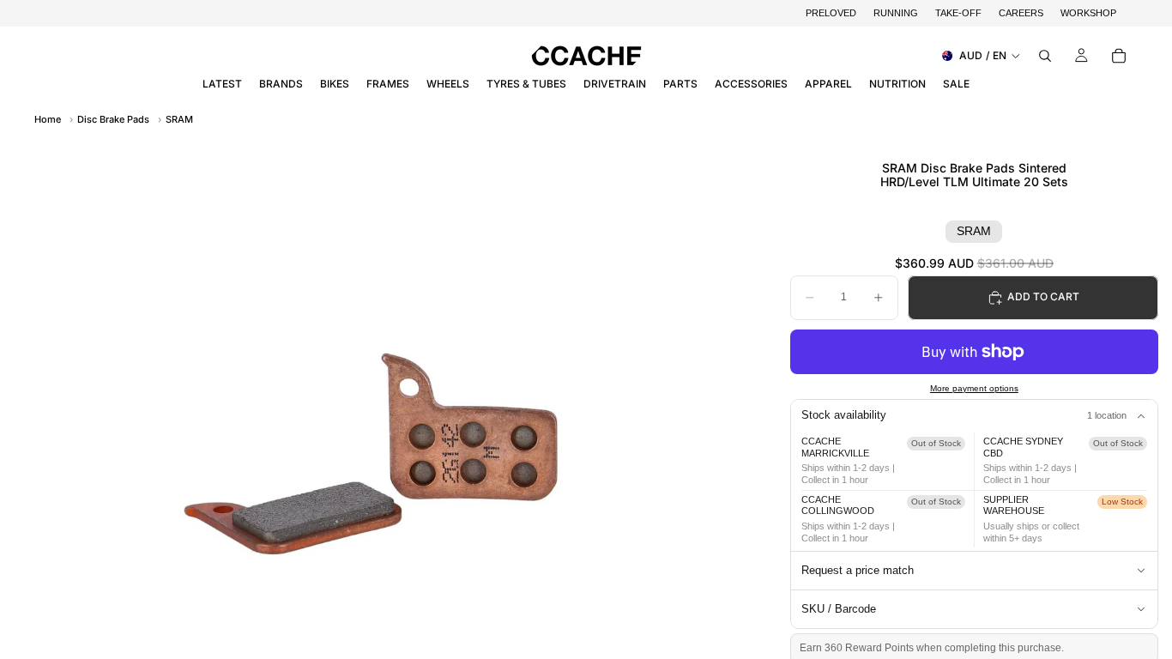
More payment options (974, 388)
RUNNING (895, 13)
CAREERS (1021, 13)
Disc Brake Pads (113, 119)
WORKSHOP (1088, 13)
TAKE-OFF (958, 13)
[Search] (1045, 56)
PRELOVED (831, 13)
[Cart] (1119, 56)
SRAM (179, 119)
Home (47, 119)
